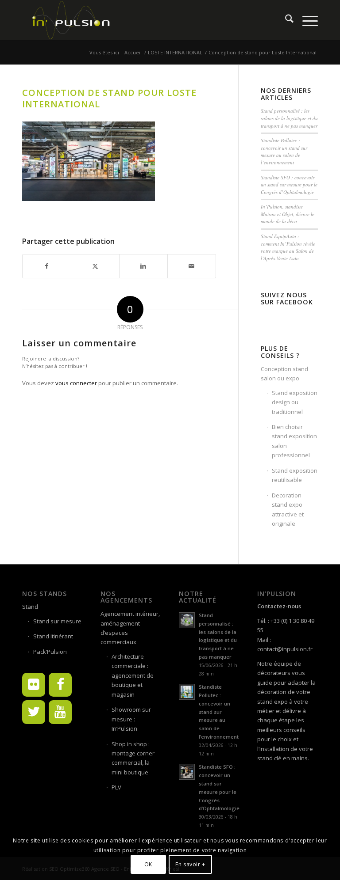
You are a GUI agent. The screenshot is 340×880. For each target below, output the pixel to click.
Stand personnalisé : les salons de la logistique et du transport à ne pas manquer (289, 118)
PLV (116, 787)
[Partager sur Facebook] (47, 265)
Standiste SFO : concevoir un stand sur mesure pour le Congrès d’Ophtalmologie (289, 184)
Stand (30, 607)
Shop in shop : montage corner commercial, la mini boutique (133, 758)
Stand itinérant (53, 636)
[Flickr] (33, 685)
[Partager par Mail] (192, 265)
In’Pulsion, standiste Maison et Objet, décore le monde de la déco (287, 213)
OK (148, 864)
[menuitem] (285, 20)
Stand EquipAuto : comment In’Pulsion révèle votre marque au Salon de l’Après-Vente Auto (288, 247)
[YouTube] (60, 712)
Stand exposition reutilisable (294, 475)
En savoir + (190, 864)
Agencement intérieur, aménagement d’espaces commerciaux (130, 628)
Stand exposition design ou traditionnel (294, 402)
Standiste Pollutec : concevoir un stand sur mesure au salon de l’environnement (284, 151)
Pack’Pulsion (50, 652)
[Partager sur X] (95, 265)
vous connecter (76, 383)
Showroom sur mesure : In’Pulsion (131, 719)
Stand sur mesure (57, 621)
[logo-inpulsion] (70, 20)
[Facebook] (60, 685)
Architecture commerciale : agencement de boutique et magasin (133, 675)
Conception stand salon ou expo (284, 373)
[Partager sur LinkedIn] (143, 265)
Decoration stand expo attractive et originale (288, 509)
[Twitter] (33, 712)
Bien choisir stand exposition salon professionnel (294, 441)
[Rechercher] (285, 20)
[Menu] (306, 20)
